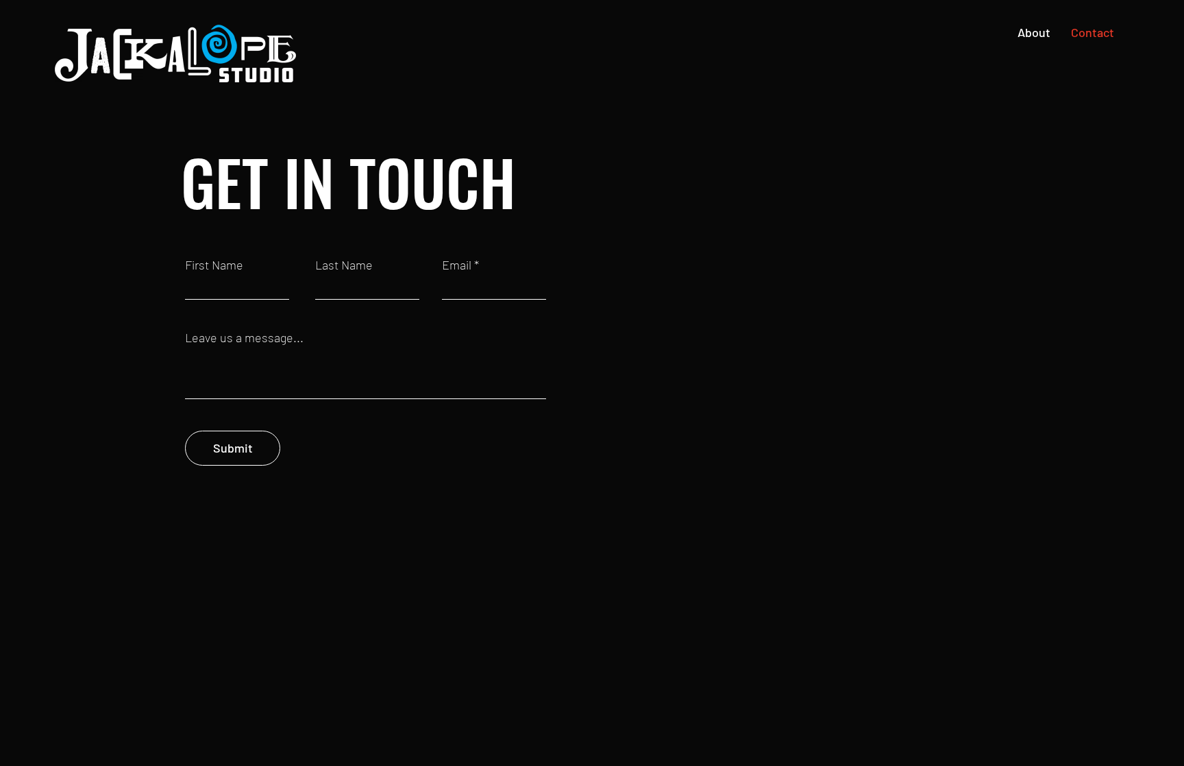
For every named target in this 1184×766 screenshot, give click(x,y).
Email (456, 265)
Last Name (344, 265)
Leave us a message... (244, 337)
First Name (214, 265)
